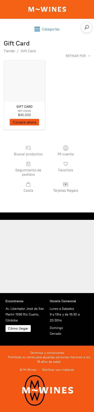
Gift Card (28, 51)
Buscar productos (28, 154)
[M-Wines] (47, 9)
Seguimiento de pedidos (28, 172)
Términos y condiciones (47, 353)
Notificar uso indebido (58, 370)
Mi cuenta (66, 154)
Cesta (28, 190)
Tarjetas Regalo (65, 190)
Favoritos (65, 170)
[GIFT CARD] (24, 81)
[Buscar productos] (86, 27)
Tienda (9, 51)
